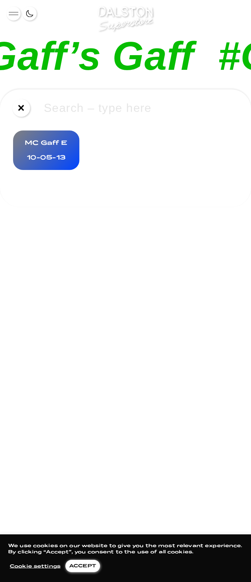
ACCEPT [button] (82, 565)
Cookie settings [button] (35, 566)
